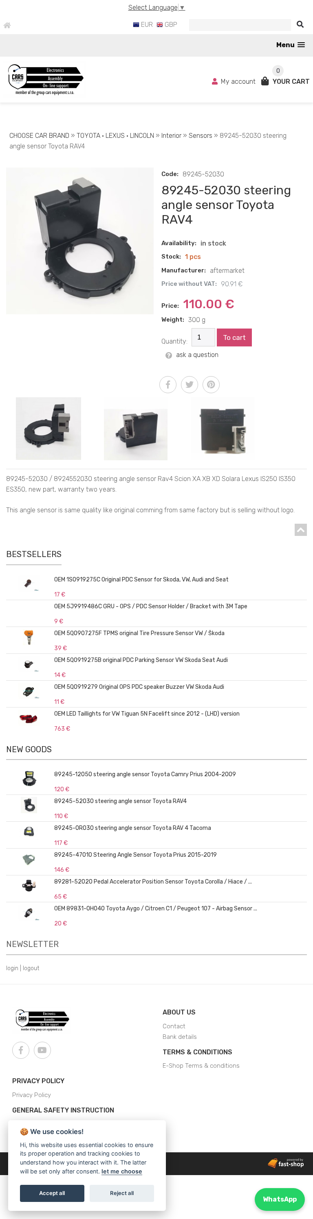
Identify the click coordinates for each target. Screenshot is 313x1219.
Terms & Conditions (197, 1052)
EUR (146, 24)
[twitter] (189, 384)
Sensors (200, 135)
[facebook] (167, 384)
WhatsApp (280, 1199)
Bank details (180, 1037)
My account (238, 81)
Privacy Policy (38, 1081)
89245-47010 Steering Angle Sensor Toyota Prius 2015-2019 (135, 854)
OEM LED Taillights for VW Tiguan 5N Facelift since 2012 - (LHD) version (147, 713)
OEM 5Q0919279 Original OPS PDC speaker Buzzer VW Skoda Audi (139, 687)
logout (31, 968)
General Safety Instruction (63, 1110)
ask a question (197, 355)
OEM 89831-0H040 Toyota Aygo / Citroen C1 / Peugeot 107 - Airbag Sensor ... (155, 908)
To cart (234, 337)
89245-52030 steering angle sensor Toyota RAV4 (120, 801)
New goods (29, 749)
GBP (170, 24)
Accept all (52, 1193)
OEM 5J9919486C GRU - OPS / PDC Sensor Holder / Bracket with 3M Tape (150, 606)
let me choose (121, 1171)
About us (179, 1012)
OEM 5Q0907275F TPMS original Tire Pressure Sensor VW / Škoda (139, 633)
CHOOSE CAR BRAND (39, 135)
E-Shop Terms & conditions (201, 1065)
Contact (174, 1026)
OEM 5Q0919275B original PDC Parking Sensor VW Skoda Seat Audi (141, 660)
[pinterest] (211, 384)
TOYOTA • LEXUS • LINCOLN (115, 135)
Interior (171, 135)
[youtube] (42, 1050)
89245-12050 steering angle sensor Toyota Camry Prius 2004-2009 (145, 774)
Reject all (122, 1193)
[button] (290, 45)
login (12, 968)
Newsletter (32, 944)
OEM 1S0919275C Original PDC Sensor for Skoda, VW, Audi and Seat (141, 579)
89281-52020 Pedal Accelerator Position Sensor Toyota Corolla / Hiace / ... (153, 881)
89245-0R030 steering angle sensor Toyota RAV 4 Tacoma (132, 828)
